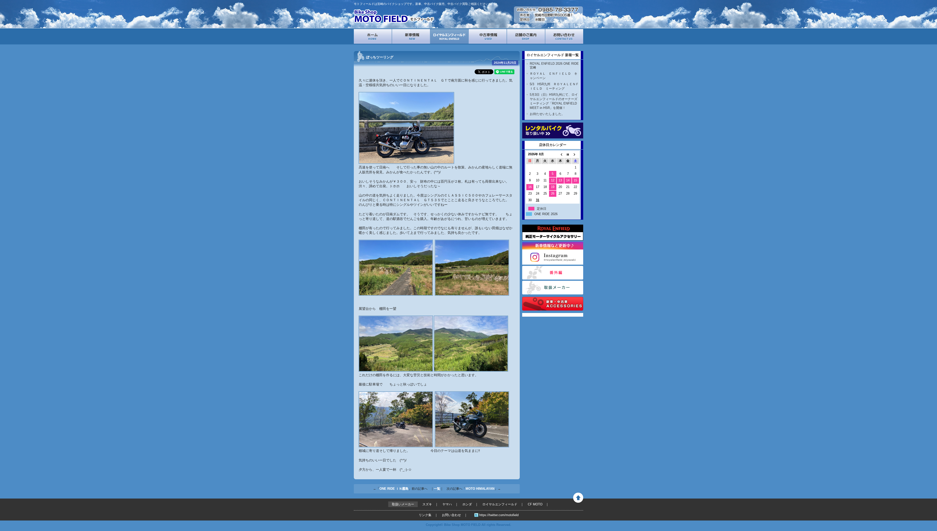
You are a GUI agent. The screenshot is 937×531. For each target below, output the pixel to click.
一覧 (437, 488)
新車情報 (411, 36)
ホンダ (467, 504)
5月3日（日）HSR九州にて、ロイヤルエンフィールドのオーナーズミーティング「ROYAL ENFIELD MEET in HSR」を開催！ (554, 101)
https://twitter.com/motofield (499, 515)
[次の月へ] (575, 154)
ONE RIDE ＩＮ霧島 (393, 488)
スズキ (427, 504)
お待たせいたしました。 (547, 114)
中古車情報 (488, 36)
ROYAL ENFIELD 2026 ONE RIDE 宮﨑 (554, 65)
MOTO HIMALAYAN (480, 488)
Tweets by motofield (537, 315)
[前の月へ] (560, 154)
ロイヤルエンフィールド (449, 36)
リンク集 (425, 515)
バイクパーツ (552, 304)
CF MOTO (535, 504)
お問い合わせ (564, 36)
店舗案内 (526, 36)
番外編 (552, 273)
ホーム (373, 36)
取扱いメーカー (552, 287)
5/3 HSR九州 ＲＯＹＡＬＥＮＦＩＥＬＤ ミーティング (554, 86)
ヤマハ (447, 504)
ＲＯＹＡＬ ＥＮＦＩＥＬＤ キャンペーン (553, 76)
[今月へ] (567, 154)
